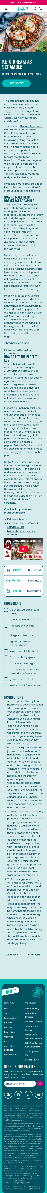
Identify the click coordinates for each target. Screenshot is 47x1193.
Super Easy (25, 133)
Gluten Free (17, 129)
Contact (8, 1036)
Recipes (8, 1027)
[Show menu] (5, 8)
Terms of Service (33, 1021)
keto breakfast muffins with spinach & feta (23, 525)
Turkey (27, 136)
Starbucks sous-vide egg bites (22, 190)
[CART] (41, 9)
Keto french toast (17, 519)
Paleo (14, 133)
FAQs (7, 1041)
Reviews (8, 1022)
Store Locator (11, 1054)
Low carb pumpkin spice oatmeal (21, 532)
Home (7, 1008)
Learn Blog (9, 1032)
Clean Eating (27, 126)
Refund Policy (32, 1059)
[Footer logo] (10, 992)
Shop (6, 1013)
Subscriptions (11, 1018)
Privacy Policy (32, 1008)
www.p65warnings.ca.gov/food (17, 1183)
